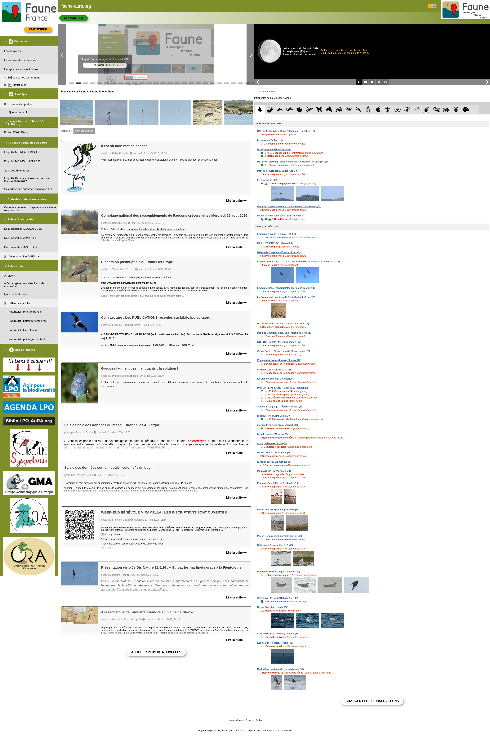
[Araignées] (427, 109)
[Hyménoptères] (348, 109)
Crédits (259, 720)
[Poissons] (446, 109)
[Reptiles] (290, 109)
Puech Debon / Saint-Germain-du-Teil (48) (279, 536)
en (434, 6)
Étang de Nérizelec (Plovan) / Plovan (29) (279, 360)
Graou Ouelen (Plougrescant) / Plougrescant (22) (283, 351)
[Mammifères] (270, 109)
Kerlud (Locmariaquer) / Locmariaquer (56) (280, 669)
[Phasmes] (417, 109)
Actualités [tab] (66, 131)
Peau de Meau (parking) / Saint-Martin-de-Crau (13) (284, 332)
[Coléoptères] (388, 109)
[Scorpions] (437, 109)
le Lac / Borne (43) (267, 180)
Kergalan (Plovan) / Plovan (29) (274, 369)
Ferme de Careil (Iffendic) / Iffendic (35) (278, 509)
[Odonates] (309, 109)
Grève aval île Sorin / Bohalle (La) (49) (277, 598)
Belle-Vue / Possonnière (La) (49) (275, 545)
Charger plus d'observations (372, 701)
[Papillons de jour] (319, 109)
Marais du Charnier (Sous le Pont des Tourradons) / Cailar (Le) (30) (293, 161)
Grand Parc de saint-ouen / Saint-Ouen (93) (280, 215)
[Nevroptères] (397, 109)
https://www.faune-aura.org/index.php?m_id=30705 (128, 283)
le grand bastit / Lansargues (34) (274, 461)
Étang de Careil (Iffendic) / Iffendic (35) (278, 483)
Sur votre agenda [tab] (84, 131)
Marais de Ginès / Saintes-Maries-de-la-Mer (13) (283, 323)
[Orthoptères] (339, 109)
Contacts (249, 720)
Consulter (73, 18)
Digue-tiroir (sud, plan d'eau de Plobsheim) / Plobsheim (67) (289, 206)
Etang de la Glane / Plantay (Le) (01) (276, 234)
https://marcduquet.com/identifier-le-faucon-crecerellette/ (156, 229)
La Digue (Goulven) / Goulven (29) (275, 378)
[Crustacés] (456, 109)
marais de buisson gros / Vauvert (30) (277, 425)
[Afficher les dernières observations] (272, 98)
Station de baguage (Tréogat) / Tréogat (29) (280, 406)
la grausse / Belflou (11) (270, 140)
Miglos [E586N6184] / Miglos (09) (275, 243)
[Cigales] (368, 109)
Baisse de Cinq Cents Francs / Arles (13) (279, 252)
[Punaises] (378, 109)
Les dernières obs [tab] (266, 91)
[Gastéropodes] (466, 109)
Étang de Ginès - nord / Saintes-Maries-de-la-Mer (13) (286, 288)
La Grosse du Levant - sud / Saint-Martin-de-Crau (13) (286, 297)
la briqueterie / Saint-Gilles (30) (274, 149)
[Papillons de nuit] (329, 109)
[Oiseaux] (260, 109)
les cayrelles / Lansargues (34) (274, 471)
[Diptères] (407, 109)
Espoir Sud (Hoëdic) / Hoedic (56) (275, 643)
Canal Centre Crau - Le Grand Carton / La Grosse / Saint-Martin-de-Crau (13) (298, 261)
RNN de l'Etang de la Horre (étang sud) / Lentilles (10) (286, 131)
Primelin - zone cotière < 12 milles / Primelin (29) (283, 388)
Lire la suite (234, 200)
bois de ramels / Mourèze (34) (273, 434)
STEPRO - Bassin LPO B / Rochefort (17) (279, 342)
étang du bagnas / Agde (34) (272, 443)
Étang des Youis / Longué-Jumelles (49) (278, 571)
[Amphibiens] (299, 109)
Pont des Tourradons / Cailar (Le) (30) (277, 171)
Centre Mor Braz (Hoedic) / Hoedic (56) (278, 633)
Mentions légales (236, 720)
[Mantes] (358, 109)
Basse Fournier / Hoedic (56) (272, 607)
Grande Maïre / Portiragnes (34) (274, 452)
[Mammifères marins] (280, 109)
